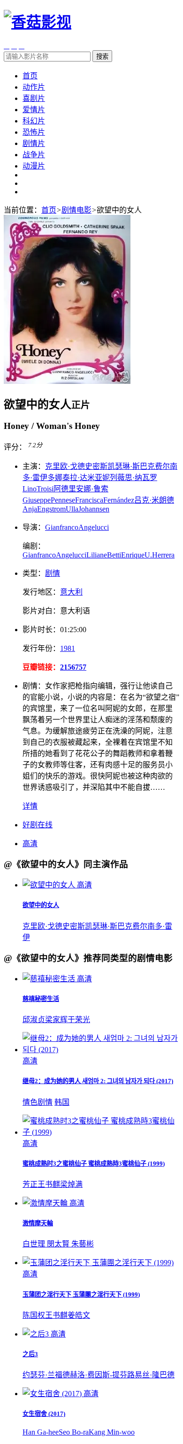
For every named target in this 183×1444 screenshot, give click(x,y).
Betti (114, 555)
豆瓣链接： (41, 667)
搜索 (102, 56)
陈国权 (34, 1315)
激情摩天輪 (38, 1223)
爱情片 (34, 110)
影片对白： (41, 611)
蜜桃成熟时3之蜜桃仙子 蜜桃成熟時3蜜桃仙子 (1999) (94, 1163)
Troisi (45, 489)
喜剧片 (34, 98)
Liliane (96, 555)
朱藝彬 (82, 1244)
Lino (30, 489)
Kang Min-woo (112, 1432)
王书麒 (49, 1184)
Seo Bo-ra (74, 1432)
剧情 (52, 573)
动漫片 (34, 166)
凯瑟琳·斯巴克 (131, 466)
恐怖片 (34, 132)
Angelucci (93, 527)
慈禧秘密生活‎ (41, 998)
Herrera (163, 555)
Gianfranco (61, 527)
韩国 (61, 1102)
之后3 (30, 1354)
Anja (30, 509)
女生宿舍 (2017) (44, 1413)
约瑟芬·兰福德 (46, 1375)
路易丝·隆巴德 (151, 1375)
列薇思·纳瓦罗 (133, 477)
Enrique (133, 555)
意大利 (71, 592)
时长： (41, 630)
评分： (15, 447)
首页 (30, 76)
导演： (34, 527)
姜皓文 (79, 1315)
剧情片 (34, 143)
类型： (34, 573)
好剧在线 (38, 825)
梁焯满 (71, 1184)
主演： (34, 466)
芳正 (30, 1184)
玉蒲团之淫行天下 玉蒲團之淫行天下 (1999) (81, 1294)
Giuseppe (37, 500)
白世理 (35, 1244)
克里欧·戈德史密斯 (76, 466)
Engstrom (51, 509)
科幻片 (34, 121)
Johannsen (93, 509)
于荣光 (79, 1020)
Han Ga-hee (41, 1432)
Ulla (72, 509)
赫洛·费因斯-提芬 (98, 1375)
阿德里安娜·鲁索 (80, 489)
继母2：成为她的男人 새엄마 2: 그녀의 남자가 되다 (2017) (98, 1081)
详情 (30, 806)
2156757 (73, 667)
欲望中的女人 (41, 905)
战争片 (34, 155)
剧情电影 (76, 210)
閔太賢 (59, 1244)
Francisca (89, 500)
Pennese (63, 500)
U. (148, 555)
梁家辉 (56, 1020)
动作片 (34, 87)
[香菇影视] (37, 22)
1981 (67, 648)
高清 (30, 844)
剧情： (34, 686)
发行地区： (41, 592)
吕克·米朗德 (154, 500)
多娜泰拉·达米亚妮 (78, 477)
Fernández (118, 500)
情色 (30, 1102)
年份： (41, 648)
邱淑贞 (34, 1020)
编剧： (34, 546)
